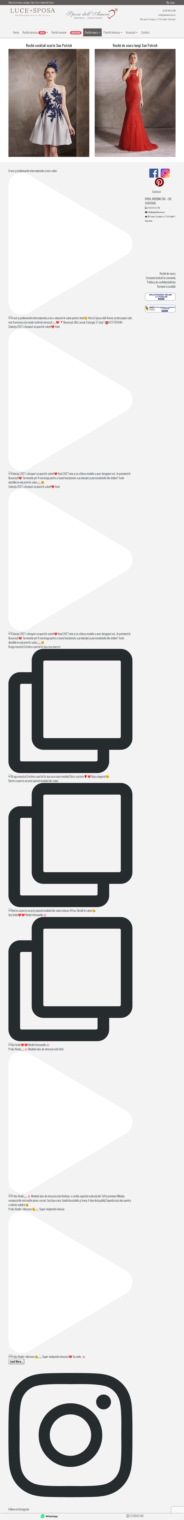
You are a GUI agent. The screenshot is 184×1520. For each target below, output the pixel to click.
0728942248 (136, 1516)
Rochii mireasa (34, 32)
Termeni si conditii (166, 286)
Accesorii (130, 32)
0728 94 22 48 (153, 207)
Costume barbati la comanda (161, 278)
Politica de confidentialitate (161, 282)
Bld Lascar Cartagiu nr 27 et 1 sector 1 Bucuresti (158, 19)
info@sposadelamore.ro (167, 14)
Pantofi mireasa (112, 32)
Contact (145, 32)
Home (16, 32)
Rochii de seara (168, 273)
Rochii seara (91, 32)
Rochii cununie (59, 32)
